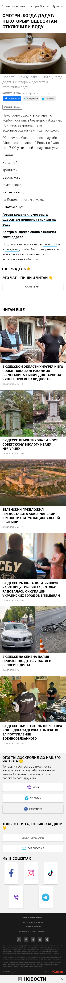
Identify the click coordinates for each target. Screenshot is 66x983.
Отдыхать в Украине (14, 6)
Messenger (35, 809)
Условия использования (32, 917)
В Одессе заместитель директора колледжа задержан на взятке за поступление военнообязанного (32, 732)
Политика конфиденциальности (33, 931)
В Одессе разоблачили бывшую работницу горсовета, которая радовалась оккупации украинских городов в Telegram (31, 589)
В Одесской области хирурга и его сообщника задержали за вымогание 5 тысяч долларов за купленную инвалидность (32, 372)
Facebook (50, 244)
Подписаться (36, 848)
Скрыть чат (33, 286)
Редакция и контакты (33, 922)
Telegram (12, 249)
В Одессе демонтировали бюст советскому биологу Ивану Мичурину (30, 444)
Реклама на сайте (33, 926)
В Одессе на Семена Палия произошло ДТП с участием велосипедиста (27, 660)
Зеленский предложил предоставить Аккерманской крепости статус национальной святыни (31, 515)
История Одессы (39, 6)
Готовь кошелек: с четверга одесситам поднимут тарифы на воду (29, 219)
